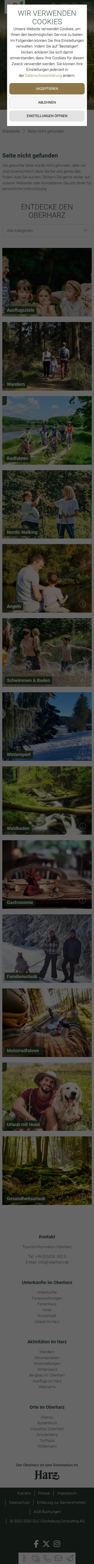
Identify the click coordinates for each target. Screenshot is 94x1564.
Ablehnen (47, 102)
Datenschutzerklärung (43, 75)
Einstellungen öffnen (47, 116)
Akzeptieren (47, 89)
